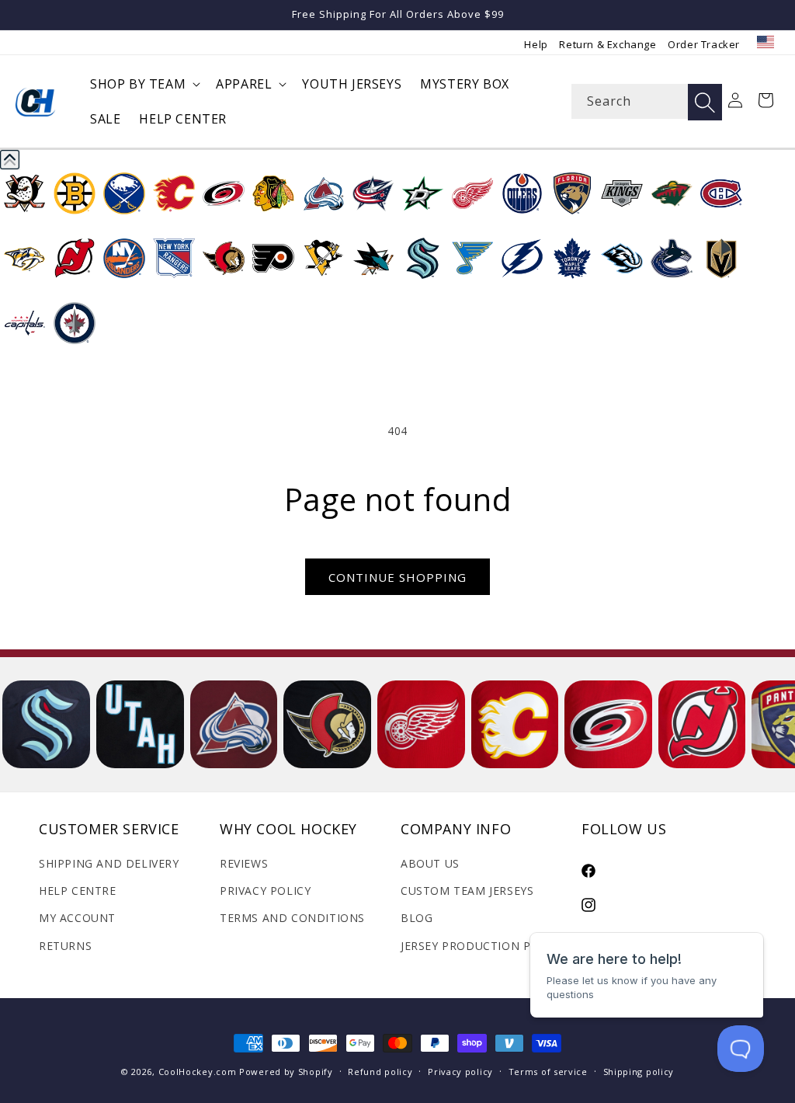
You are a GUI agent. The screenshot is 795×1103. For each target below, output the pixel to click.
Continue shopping (397, 577)
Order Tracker (704, 44)
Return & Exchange (607, 44)
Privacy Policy (265, 890)
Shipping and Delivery (109, 863)
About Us (430, 863)
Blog (416, 917)
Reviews (244, 863)
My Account (77, 917)
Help (535, 44)
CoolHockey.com (197, 1071)
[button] (144, 84)
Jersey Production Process (488, 945)
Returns (65, 945)
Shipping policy (639, 1071)
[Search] (705, 102)
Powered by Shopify (286, 1071)
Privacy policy (460, 1071)
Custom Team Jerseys (467, 890)
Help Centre (77, 890)
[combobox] (646, 101)
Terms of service (548, 1071)
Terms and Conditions (292, 917)
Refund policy (380, 1071)
